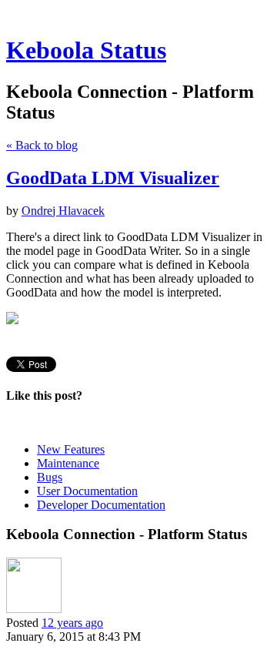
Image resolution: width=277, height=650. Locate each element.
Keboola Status (86, 50)
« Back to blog (42, 145)
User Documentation (87, 491)
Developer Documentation (101, 504)
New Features (71, 449)
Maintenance (68, 463)
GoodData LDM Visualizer (112, 178)
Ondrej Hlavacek (63, 210)
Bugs (49, 477)
